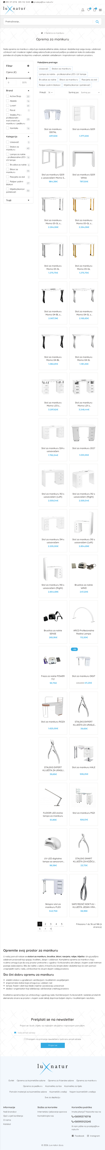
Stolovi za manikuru (12, 148)
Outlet (11, 1080)
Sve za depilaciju (52, 1097)
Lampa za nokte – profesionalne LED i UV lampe (16, 157)
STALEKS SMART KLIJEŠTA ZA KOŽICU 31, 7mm (83, 861)
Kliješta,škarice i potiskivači (15, 190)
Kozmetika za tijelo (73, 1086)
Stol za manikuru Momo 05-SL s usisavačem (53, 223)
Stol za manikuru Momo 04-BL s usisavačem (53, 314)
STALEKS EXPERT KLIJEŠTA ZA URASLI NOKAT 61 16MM (53, 770)
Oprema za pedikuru (33, 1086)
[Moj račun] (83, 10)
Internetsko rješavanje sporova (52, 1111)
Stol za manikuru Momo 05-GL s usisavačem (83, 223)
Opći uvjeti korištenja (13, 1116)
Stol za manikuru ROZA (53, 721)
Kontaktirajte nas (45, 1116)
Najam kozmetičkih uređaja (83, 1091)
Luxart (12, 105)
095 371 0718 (11, 2)
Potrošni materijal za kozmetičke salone (28, 1091)
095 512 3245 (24, 2)
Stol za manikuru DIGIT (83, 676)
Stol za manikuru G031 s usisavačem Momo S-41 (53, 177)
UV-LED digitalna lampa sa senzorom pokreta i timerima (53, 861)
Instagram (95, 1136)
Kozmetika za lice (53, 1086)
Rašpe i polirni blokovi (14, 183)
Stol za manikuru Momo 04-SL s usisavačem (83, 314)
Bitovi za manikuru (12, 170)
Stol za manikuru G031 (83, 129)
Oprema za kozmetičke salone (31, 1080)
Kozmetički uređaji (58, 1091)
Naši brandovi (9, 1111)
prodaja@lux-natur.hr (43, 2)
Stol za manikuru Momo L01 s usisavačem (83, 405)
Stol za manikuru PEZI (84, 812)
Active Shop (15, 96)
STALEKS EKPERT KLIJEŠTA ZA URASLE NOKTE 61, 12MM (83, 724)
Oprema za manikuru (86, 1080)
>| (51, 928)
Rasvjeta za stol (17, 177)
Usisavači (14, 142)
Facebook (79, 1136)
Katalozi (7, 1124)
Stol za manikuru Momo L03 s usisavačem (53, 405)
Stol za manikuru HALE (83, 767)
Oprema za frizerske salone (61, 1080)
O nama (7, 1120)
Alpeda (13, 101)
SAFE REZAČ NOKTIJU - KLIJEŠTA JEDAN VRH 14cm (84, 907)
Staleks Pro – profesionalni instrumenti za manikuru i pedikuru (15, 119)
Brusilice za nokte (17, 164)
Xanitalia (13, 128)
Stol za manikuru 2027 (83, 448)
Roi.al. (12, 110)
